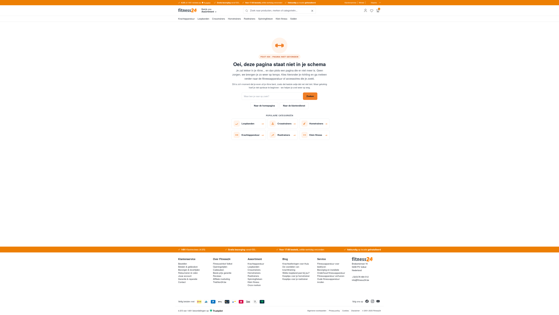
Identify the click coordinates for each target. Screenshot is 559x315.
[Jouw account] (365, 10)
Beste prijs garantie (222, 272)
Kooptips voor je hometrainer (296, 275)
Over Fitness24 (221, 259)
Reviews (217, 275)
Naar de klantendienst (294, 105)
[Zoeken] (246, 10)
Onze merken (254, 285)
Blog (285, 259)
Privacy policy (334, 310)
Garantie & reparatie (187, 278)
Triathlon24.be (219, 282)
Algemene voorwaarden (316, 310)
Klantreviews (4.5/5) (193, 249)
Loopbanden (253, 266)
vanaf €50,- (228, 2)
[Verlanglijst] (372, 10)
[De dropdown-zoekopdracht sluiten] (312, 10)
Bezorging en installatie (328, 269)
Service (321, 259)
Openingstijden (220, 266)
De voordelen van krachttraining (290, 268)
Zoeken (310, 96)
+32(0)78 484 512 (360, 276)
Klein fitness (253, 282)
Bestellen (182, 263)
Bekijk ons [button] (207, 10)
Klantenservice (350, 2)
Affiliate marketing (221, 278)
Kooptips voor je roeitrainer (295, 278)
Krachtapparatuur (256, 263)
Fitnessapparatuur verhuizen (330, 275)
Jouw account (184, 275)
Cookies (345, 310)
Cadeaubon (218, 269)
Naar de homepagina (264, 105)
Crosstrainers (254, 269)
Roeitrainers (253, 275)
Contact (182, 282)
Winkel (361, 2)
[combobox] (279, 10)
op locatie (302, 2)
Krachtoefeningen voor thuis (295, 263)
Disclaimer (355, 310)
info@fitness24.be (360, 279)
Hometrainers (254, 272)
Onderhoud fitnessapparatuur (331, 272)
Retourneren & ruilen (188, 272)
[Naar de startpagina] (187, 10)
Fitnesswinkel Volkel (222, 263)
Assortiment (255, 259)
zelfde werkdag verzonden (263, 2)
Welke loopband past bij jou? (295, 272)
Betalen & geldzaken (188, 266)
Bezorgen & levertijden (189, 269)
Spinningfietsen (255, 278)
